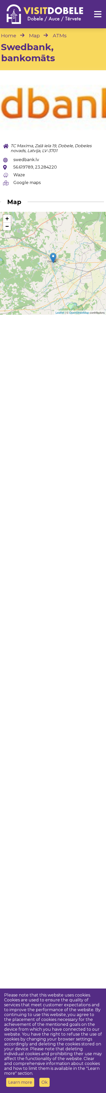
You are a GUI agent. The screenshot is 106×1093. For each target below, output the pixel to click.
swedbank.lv (26, 159)
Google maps (27, 182)
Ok (44, 1082)
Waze (19, 174)
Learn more (20, 1082)
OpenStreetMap (79, 312)
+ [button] (7, 218)
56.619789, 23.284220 (35, 167)
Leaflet (60, 312)
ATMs (60, 35)
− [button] (7, 226)
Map (34, 35)
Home (8, 35)
